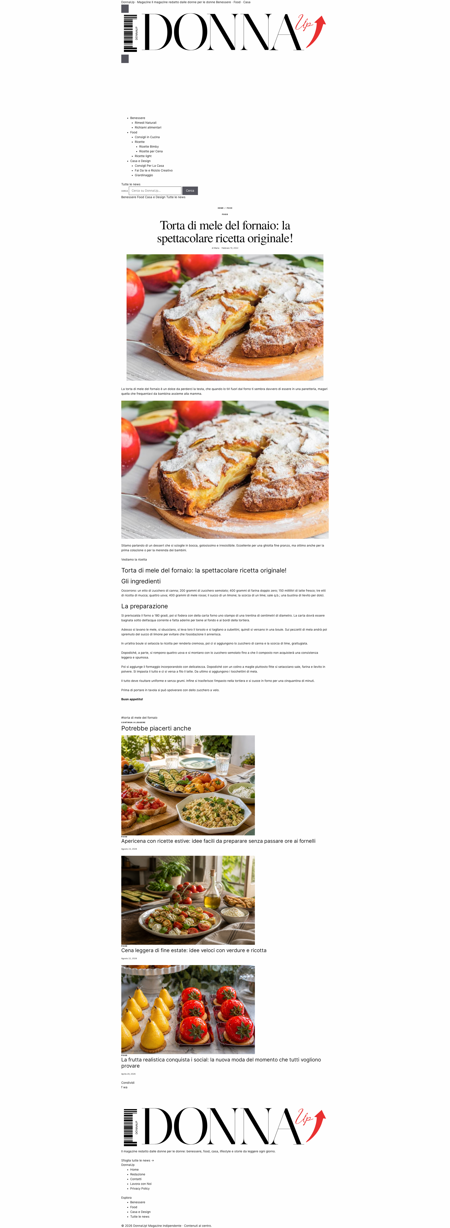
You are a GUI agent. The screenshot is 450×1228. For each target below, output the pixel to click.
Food (133, 132)
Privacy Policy (140, 1188)
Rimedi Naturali (145, 122)
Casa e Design (140, 161)
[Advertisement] (225, 89)
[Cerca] (125, 59)
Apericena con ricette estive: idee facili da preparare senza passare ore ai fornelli (218, 841)
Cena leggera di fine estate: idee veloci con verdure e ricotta (193, 950)
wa (125, 1087)
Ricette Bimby (149, 146)
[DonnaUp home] (225, 1146)
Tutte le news (130, 184)
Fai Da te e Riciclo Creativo (154, 170)
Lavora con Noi (141, 1184)
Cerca (124, 191)
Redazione (137, 1174)
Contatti (136, 1179)
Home (220, 208)
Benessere (137, 118)
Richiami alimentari (148, 127)
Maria (216, 248)
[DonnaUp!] (225, 52)
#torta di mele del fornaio (139, 717)
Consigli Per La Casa (149, 165)
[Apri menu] (125, 9)
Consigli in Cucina (147, 137)
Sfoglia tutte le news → (137, 1160)
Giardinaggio (144, 175)
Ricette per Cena (151, 151)
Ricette (140, 142)
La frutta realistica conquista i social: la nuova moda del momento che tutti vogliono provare (221, 1063)
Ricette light (143, 156)
